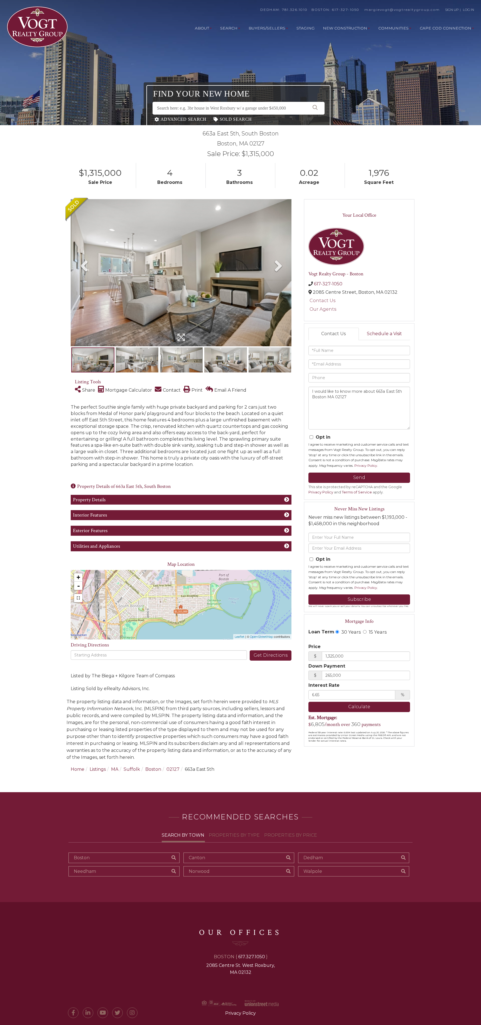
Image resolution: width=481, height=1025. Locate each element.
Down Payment (326, 666)
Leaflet (239, 637)
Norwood (199, 871)
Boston (153, 769)
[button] (315, 108)
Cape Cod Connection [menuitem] (445, 28)
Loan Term (321, 631)
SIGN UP (452, 10)
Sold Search (236, 119)
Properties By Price (290, 835)
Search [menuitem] (228, 28)
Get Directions (271, 655)
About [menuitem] (202, 28)
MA (114, 769)
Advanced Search (184, 119)
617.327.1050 (251, 956)
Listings (98, 769)
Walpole (312, 871)
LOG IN (468, 10)
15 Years (377, 632)
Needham (85, 871)
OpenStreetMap (261, 637)
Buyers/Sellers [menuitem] (267, 28)
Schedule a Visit (384, 333)
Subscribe (359, 599)
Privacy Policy (365, 465)
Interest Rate (324, 685)
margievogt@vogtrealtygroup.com (402, 10)
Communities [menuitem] (393, 28)
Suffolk (132, 769)
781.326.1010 (295, 10)
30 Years (350, 632)
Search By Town (183, 835)
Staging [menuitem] (305, 28)
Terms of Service (357, 492)
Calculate (359, 706)
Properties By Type (234, 835)
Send (359, 477)
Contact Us (322, 300)
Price (314, 646)
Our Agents (323, 309)
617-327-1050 (345, 10)
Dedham (313, 857)
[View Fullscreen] (78, 598)
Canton (197, 857)
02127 (173, 769)
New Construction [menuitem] (345, 28)
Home (77, 769)
